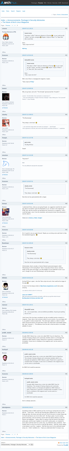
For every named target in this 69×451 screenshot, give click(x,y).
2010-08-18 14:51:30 (27, 349)
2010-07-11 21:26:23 (27, 28)
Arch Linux (9, 2)
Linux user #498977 (27, 294)
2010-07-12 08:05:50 (27, 88)
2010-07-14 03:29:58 (27, 229)
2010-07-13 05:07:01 (27, 181)
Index (3, 11)
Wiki (45, 3)
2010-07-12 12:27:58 (27, 137)
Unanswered (64, 14)
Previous (8, 25)
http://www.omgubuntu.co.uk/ (48, 286)
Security (54, 3)
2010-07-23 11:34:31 (27, 304)
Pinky (32, 81)
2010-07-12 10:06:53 (27, 114)
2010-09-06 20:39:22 (27, 407)
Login (23, 11)
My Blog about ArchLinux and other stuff (32, 298)
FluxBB (66, 445)
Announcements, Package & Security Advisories (26, 20)
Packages (34, 3)
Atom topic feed (64, 442)
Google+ (40, 218)
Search (13, 11)
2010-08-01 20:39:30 (27, 332)
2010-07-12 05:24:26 (27, 55)
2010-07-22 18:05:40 (27, 243)
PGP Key (24, 48)
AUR (59, 3)
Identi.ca (31, 218)
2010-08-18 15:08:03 (27, 374)
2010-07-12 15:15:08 (27, 155)
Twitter (35, 218)
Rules (7, 11)
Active (58, 14)
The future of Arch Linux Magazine (15, 22)
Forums (40, 3)
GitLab (49, 3)
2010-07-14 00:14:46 (27, 203)
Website (6, 108)
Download (65, 3)
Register (18, 11)
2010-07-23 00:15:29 (27, 278)
